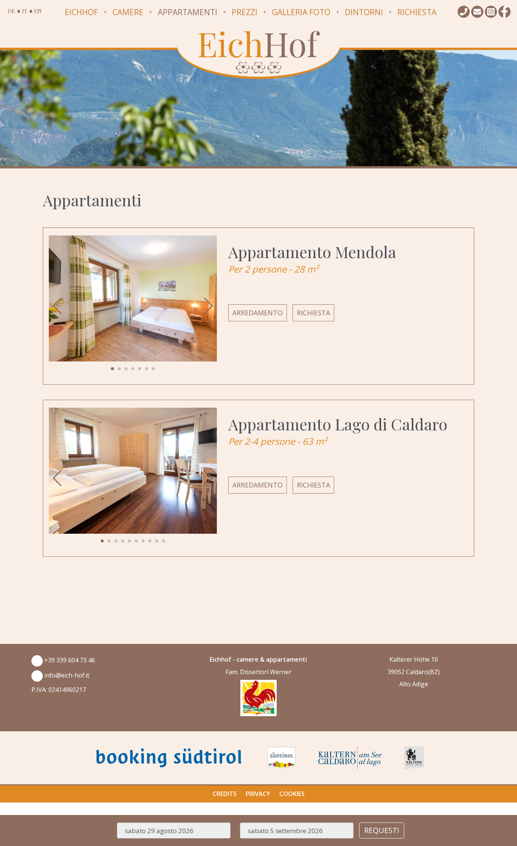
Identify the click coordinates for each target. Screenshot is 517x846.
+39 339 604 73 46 (69, 660)
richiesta (313, 312)
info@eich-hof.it (66, 675)
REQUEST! (381, 830)
